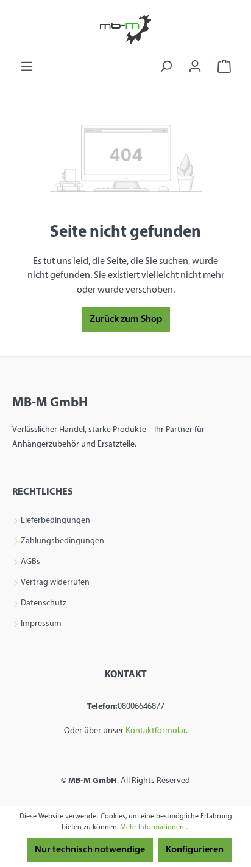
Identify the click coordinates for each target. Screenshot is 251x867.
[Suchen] (165, 66)
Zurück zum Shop (126, 319)
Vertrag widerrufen (55, 583)
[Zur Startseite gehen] (125, 29)
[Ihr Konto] (195, 66)
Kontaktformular (155, 731)
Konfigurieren (195, 850)
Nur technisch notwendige (90, 850)
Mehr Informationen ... (154, 827)
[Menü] (26, 66)
